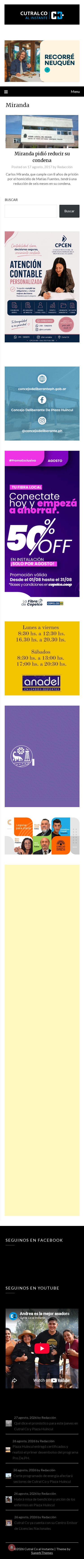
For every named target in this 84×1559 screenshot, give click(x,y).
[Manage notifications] (11, 1547)
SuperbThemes (42, 1553)
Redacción (65, 167)
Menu (75, 91)
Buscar (11, 200)
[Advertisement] (42, 1040)
